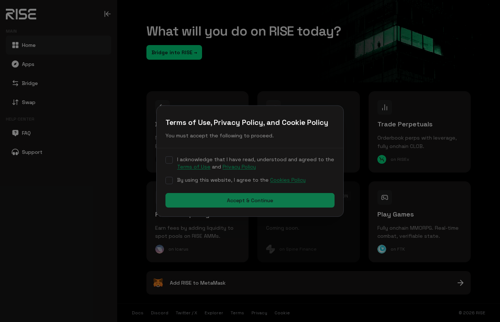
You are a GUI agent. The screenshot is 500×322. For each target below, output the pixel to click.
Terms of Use (193, 166)
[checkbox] (169, 160)
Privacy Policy (239, 166)
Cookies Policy (288, 180)
